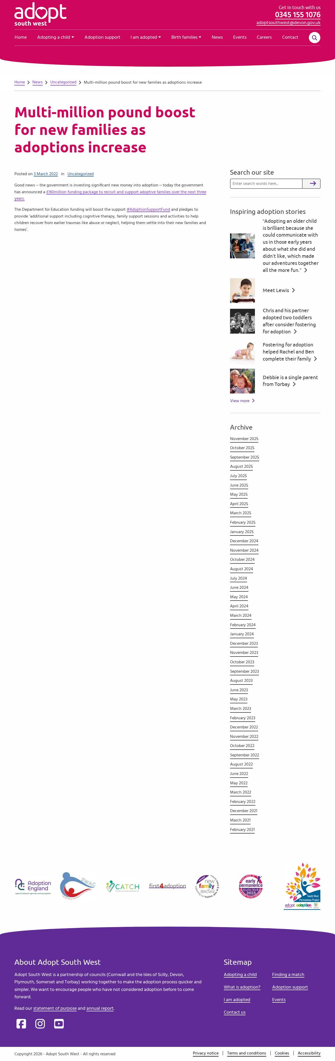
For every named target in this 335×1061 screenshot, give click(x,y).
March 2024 (241, 615)
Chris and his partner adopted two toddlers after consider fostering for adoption (289, 321)
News (217, 37)
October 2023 (242, 662)
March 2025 (240, 513)
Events (240, 37)
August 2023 (241, 680)
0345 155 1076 (298, 15)
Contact (290, 37)
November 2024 (244, 550)
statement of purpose (55, 1008)
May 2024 (239, 597)
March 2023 (240, 708)
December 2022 (244, 727)
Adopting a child (53, 37)
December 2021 (243, 811)
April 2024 (239, 606)
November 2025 (244, 439)
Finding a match (288, 974)
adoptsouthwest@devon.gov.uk (288, 22)
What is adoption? (242, 987)
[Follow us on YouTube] (59, 1024)
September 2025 (244, 457)
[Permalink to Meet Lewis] (242, 290)
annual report (100, 1008)
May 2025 (239, 494)
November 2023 (244, 653)
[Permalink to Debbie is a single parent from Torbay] (242, 380)
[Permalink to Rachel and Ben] (242, 351)
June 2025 (239, 485)
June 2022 (239, 774)
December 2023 (244, 643)
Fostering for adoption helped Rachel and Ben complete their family (288, 352)
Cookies (282, 1053)
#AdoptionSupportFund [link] (148, 209)
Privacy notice (206, 1053)
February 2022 (242, 802)
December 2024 (244, 541)
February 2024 (243, 625)
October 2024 (242, 559)
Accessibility (309, 1053)
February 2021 (242, 830)
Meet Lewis (276, 290)
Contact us (234, 1012)
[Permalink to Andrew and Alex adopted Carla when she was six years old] (242, 245)
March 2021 (240, 820)
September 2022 (244, 755)
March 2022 (240, 792)
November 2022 (244, 736)
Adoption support (102, 37)
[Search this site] (315, 38)
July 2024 (238, 578)
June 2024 (239, 587)
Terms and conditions (246, 1053)
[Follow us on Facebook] (21, 1024)
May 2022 (239, 783)
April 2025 (239, 504)
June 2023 (239, 690)
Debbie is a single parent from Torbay (290, 381)
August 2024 (241, 569)
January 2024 (242, 634)
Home (21, 37)
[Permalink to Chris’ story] (242, 320)
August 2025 (241, 466)
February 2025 (242, 522)
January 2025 (242, 532)
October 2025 (242, 448)
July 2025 (238, 476)
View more (239, 401)
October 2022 (242, 746)
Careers (264, 37)
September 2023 (244, 671)
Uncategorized (81, 174)
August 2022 (241, 764)
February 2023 (242, 718)
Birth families (184, 37)
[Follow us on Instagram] (40, 1024)
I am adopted (144, 37)
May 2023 (238, 699)
